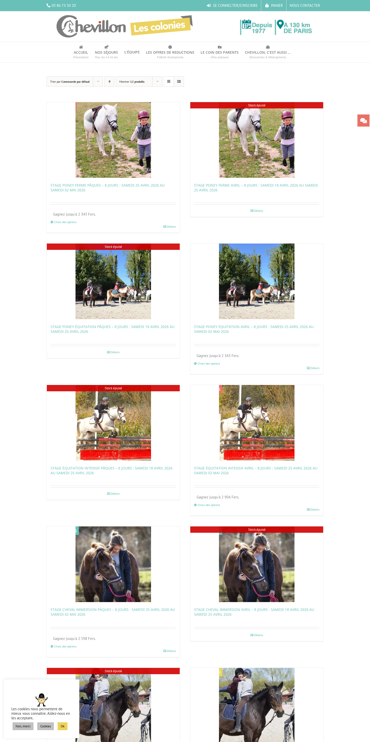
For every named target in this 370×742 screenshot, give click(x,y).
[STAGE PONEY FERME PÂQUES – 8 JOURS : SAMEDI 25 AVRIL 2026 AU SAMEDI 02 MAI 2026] (113, 140)
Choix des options (65, 222)
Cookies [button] (45, 726)
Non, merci (23, 726)
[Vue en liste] (179, 81)
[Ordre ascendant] (109, 81)
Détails (171, 226)
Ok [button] (62, 726)
